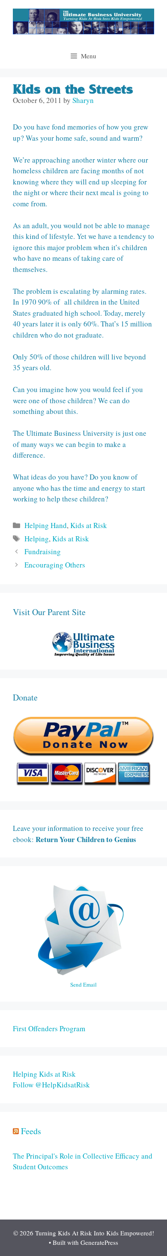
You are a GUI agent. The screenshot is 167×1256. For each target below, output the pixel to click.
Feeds (31, 1131)
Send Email (83, 984)
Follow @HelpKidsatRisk (51, 1085)
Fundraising (42, 551)
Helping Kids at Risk (44, 1074)
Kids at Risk (88, 525)
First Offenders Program (49, 1028)
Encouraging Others (54, 565)
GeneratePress (99, 1242)
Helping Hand (45, 525)
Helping (36, 538)
